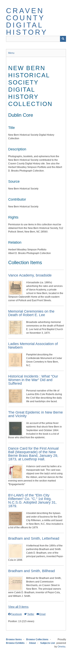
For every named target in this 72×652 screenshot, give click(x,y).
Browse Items (14, 639)
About (32, 643)
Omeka (61, 646)
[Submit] (63, 39)
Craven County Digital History (27, 21)
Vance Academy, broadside (30, 275)
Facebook (16, 614)
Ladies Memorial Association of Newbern (33, 345)
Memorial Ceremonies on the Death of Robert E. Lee (31, 313)
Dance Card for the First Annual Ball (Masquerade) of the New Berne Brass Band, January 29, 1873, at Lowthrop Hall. (33, 453)
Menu (11, 53)
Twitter (30, 614)
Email (42, 614)
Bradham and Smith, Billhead (31, 571)
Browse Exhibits (15, 643)
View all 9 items (18, 606)
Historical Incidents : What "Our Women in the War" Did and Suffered (33, 379)
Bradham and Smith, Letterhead (33, 538)
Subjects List (47, 643)
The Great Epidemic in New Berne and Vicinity (35, 414)
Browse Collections (37, 639)
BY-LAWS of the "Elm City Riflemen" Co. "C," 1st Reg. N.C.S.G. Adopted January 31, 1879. (32, 500)
